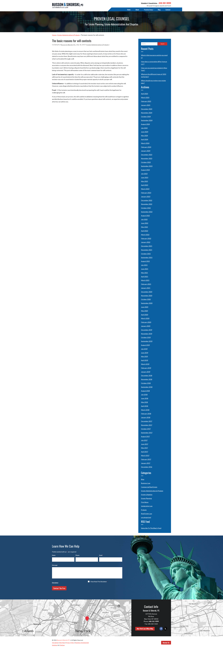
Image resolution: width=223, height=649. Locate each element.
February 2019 (146, 368)
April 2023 (144, 185)
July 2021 (144, 265)
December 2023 (146, 155)
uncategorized (146, 517)
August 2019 (145, 345)
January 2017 (145, 463)
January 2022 (145, 242)
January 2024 (145, 151)
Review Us (166, 643)
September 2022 (146, 212)
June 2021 (144, 269)
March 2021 (145, 280)
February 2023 (146, 193)
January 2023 (145, 196)
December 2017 (146, 421)
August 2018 (145, 391)
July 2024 (144, 128)
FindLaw (62, 645)
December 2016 (146, 467)
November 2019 (146, 334)
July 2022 (144, 219)
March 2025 (145, 97)
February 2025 (146, 101)
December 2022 (146, 200)
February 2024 (146, 147)
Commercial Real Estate (149, 487)
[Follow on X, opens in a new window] (165, 628)
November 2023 (146, 158)
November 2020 (146, 296)
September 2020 (146, 303)
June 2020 (144, 307)
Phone (77, 555)
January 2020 (145, 326)
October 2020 (146, 299)
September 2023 (146, 166)
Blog (159, 10)
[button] (221, 636)
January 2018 (145, 417)
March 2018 (145, 410)
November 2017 (146, 425)
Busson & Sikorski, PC (63, 640)
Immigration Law (146, 506)
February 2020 (146, 322)
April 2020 (144, 315)
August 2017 (145, 436)
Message (54, 565)
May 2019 (144, 356)
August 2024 (145, 124)
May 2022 (144, 227)
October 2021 (146, 254)
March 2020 (145, 318)
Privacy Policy (70, 642)
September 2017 (146, 433)
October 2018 (146, 383)
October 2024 (146, 116)
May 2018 (144, 402)
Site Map (62, 642)
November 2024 (146, 113)
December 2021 (146, 246)
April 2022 (144, 231)
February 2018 (146, 414)
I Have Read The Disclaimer (99, 581)
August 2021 (145, 261)
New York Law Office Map (145, 629)
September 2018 (146, 387)
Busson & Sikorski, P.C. (68, 45)
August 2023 (145, 170)
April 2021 (144, 276)
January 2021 (145, 288)
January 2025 (145, 105)
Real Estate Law (146, 514)
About (137, 10)
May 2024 (144, 136)
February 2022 (146, 238)
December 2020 (146, 292)
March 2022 (145, 235)
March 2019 (145, 364)
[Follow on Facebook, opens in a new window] (161, 628)
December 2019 (146, 330)
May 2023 (144, 181)
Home (128, 10)
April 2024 (144, 139)
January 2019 (145, 372)
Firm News (144, 502)
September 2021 (146, 257)
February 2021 (146, 284)
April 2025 (144, 94)
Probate (144, 510)
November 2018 (146, 379)
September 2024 (146, 120)
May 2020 (144, 311)
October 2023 (146, 162)
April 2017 (144, 452)
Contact (168, 10)
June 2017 (144, 444)
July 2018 (144, 395)
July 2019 (144, 349)
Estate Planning (146, 498)
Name (53, 555)
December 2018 (146, 375)
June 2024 (144, 132)
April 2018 (144, 406)
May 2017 (144, 448)
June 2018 (144, 398)
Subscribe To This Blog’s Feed (151, 528)
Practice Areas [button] (148, 10)
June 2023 (144, 177)
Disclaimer (55, 582)
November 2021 (146, 250)
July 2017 (144, 440)
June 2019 (144, 353)
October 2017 (146, 429)
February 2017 (146, 459)
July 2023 (144, 174)
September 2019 (146, 341)
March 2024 (145, 143)
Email (101, 555)
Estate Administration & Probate (97, 45)
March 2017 (145, 455)
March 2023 (145, 189)
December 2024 (146, 109)
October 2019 (146, 337)
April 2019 (144, 360)
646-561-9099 (165, 3)
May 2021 (144, 273)
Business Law (145, 483)
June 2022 (144, 223)
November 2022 (146, 204)
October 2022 (146, 208)
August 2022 (145, 216)
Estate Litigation (146, 495)
